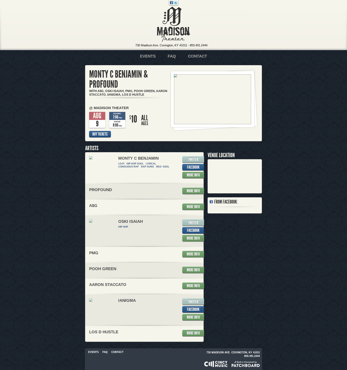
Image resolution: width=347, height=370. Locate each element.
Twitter (175, 2)
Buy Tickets (100, 134)
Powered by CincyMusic (216, 364)
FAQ (172, 56)
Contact (197, 56)
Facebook (171, 2)
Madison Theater (173, 24)
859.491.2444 (198, 45)
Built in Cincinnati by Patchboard (246, 364)
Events (148, 56)
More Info (193, 175)
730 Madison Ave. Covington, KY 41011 (161, 45)
